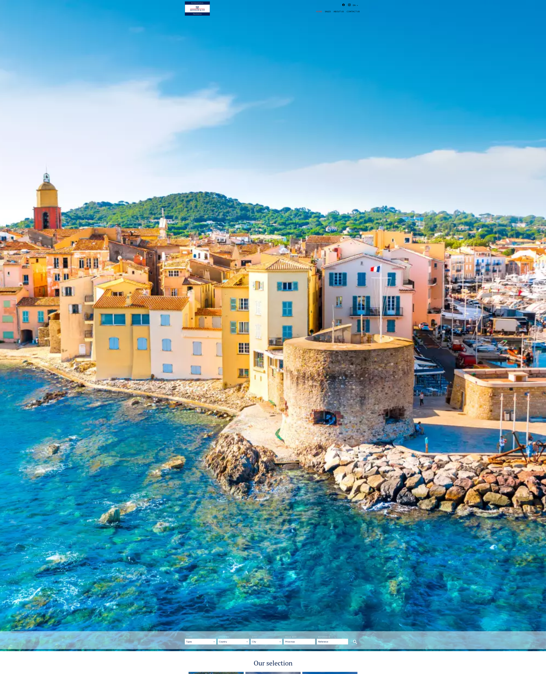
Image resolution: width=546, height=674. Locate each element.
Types (189, 637)
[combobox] (200, 641)
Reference (324, 637)
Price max (291, 637)
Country (224, 637)
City (254, 637)
